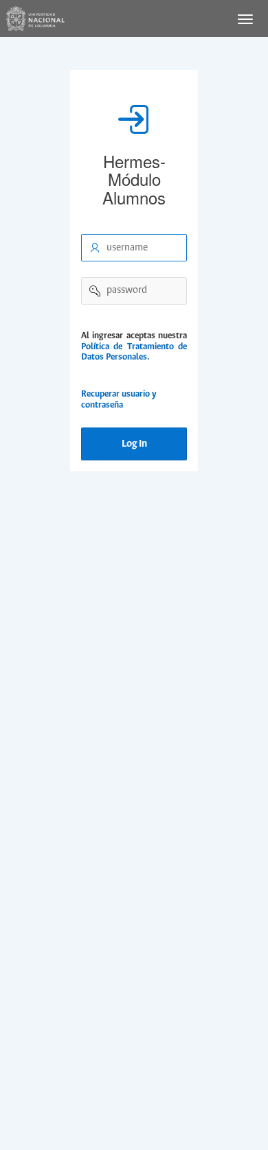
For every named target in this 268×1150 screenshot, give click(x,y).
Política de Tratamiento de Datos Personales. (134, 352)
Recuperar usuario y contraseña (119, 399)
